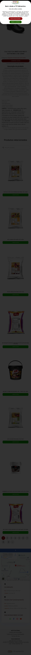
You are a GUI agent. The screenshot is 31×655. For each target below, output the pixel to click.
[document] (15, 327)
